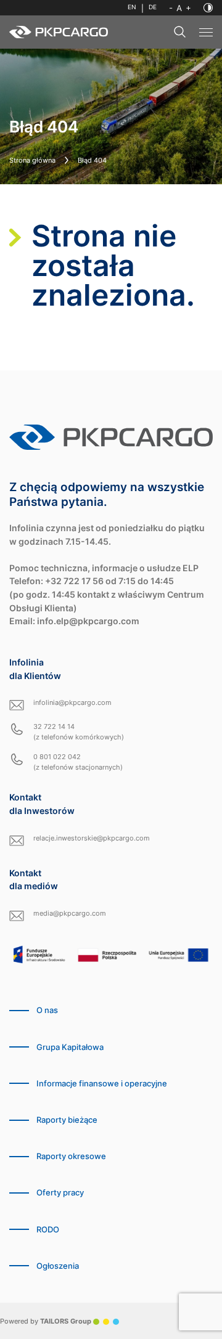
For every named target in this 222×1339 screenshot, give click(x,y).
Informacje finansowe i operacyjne (101, 1083)
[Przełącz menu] (206, 32)
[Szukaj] (180, 32)
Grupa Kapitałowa (70, 1047)
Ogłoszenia (57, 1266)
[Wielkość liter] (180, 8)
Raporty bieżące (66, 1120)
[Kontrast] (208, 7)
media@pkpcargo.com (69, 913)
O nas (47, 1010)
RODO (47, 1229)
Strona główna (32, 160)
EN (132, 7)
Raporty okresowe (71, 1156)
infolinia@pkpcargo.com (72, 702)
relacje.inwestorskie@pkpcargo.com (91, 838)
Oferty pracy (60, 1192)
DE (153, 7)
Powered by (45, 1321)
